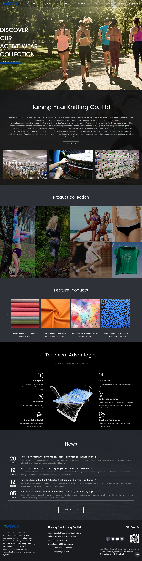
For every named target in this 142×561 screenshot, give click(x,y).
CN (129, 3)
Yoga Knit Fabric (41, 123)
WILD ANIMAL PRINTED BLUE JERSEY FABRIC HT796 (115, 335)
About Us (46, 3)
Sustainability (81, 3)
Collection (62, 3)
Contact (110, 3)
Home (33, 3)
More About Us (71, 143)
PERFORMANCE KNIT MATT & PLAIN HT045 (25, 335)
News (96, 3)
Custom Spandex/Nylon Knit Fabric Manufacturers (116, 552)
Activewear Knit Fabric (57, 123)
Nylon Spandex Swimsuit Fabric (79, 123)
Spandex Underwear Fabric (102, 123)
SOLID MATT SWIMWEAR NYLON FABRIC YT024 (55, 335)
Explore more (10, 62)
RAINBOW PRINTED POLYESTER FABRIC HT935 (85, 335)
